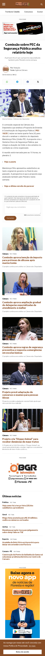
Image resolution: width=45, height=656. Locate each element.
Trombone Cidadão (12, 12)
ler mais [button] (32, 646)
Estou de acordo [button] (22, 652)
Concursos (28, 12)
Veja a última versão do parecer (19, 186)
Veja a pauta (10, 162)
